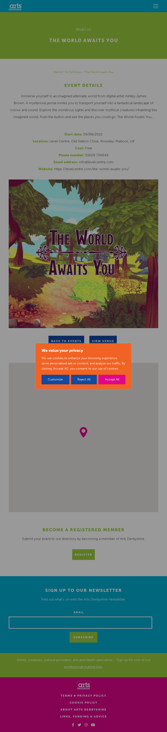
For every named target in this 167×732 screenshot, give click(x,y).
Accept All (112, 379)
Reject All (83, 379)
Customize (55, 379)
